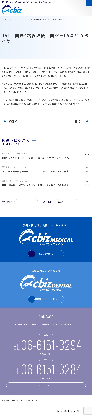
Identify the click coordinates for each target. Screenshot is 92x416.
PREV (13, 121)
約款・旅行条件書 (9, 400)
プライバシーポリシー (28, 400)
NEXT (79, 121)
